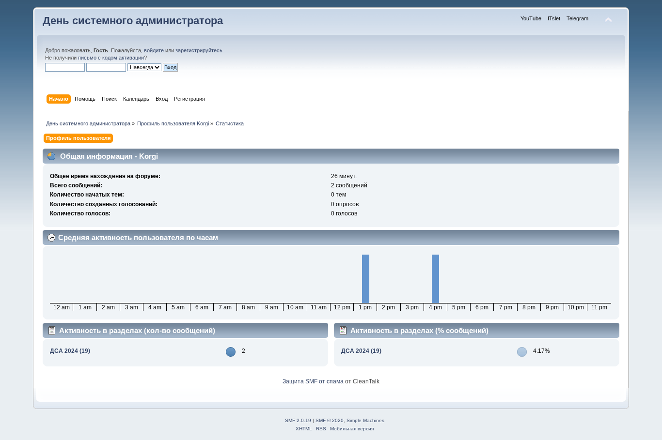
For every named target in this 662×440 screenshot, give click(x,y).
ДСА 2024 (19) (70, 351)
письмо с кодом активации (111, 58)
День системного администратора (133, 21)
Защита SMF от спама (313, 381)
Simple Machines (365, 420)
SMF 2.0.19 (298, 420)
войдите (154, 50)
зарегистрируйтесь (198, 50)
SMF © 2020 (329, 420)
